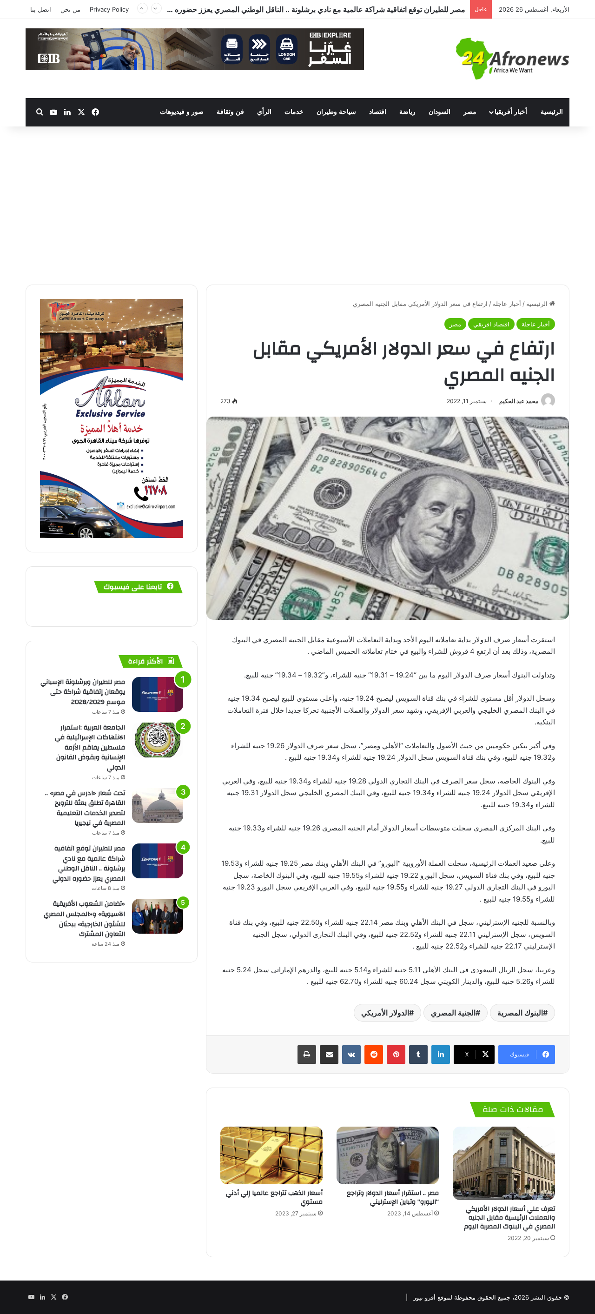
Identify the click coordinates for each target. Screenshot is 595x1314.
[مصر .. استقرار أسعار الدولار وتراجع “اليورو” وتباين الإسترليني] (388, 1155)
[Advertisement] (297, 205)
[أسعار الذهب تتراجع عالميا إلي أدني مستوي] (271, 1155)
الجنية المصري (453, 1012)
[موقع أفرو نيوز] (512, 59)
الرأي (264, 111)
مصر (469, 111)
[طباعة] (307, 1054)
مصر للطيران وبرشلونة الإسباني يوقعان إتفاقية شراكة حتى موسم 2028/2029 (82, 692)
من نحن (70, 9)
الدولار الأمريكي (385, 1012)
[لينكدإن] (440, 1054)
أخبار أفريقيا (511, 111)
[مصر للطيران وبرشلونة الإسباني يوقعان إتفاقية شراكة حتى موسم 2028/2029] (157, 694)
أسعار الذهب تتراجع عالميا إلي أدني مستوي (274, 1197)
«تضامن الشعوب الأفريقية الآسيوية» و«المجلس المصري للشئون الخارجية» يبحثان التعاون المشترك (84, 919)
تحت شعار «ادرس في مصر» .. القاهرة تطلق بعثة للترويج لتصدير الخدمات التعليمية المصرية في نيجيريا (85, 808)
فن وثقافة (230, 111)
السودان (439, 111)
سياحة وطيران (336, 111)
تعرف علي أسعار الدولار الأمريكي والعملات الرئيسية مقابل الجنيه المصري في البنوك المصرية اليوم (509, 1218)
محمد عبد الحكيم (518, 401)
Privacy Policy (109, 9)
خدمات (294, 111)
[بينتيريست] (396, 1054)
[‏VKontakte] (351, 1054)
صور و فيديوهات (182, 111)
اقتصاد (377, 111)
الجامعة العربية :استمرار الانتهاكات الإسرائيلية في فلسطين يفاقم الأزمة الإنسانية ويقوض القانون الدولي (90, 748)
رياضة (407, 111)
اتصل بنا (40, 9)
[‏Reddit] (373, 1054)
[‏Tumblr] (418, 1054)
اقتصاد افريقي (491, 324)
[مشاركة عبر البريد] (329, 1054)
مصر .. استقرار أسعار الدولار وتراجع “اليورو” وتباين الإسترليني (393, 1197)
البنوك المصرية (520, 1012)
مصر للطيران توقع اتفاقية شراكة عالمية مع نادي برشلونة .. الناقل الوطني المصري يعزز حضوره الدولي (309, 7)
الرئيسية (552, 111)
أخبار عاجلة (507, 303)
